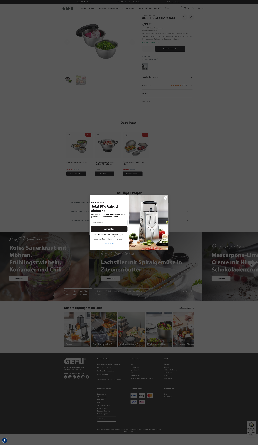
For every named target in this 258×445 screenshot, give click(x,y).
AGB (113, 244)
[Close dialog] (165, 198)
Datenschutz (108, 244)
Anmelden (109, 229)
